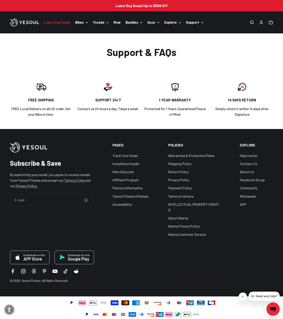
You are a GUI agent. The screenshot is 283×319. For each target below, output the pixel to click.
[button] (9, 309)
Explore (170, 22)
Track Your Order (125, 155)
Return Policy (178, 172)
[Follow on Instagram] (23, 271)
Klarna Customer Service (187, 234)
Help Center (249, 155)
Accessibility (122, 204)
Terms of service (181, 196)
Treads (98, 22)
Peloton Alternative (127, 188)
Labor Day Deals (57, 22)
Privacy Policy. (26, 186)
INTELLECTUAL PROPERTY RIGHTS (193, 207)
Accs (151, 22)
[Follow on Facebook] (13, 271)
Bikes (79, 22)
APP (243, 204)
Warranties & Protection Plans (191, 155)
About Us (247, 172)
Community (249, 188)
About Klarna (178, 218)
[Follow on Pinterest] (44, 271)
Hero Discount (123, 172)
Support (192, 22)
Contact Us (248, 164)
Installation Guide (125, 164)
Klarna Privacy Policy (184, 226)
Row (117, 22)
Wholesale (248, 196)
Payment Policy (180, 188)
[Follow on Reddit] (76, 271)
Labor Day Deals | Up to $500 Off (142, 6)
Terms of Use (74, 180)
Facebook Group (252, 180)
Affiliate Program (125, 180)
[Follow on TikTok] (65, 271)
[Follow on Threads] (34, 271)
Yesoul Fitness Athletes (130, 196)
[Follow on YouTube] (55, 271)
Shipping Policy (179, 164)
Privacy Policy (178, 180)
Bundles (132, 22)
